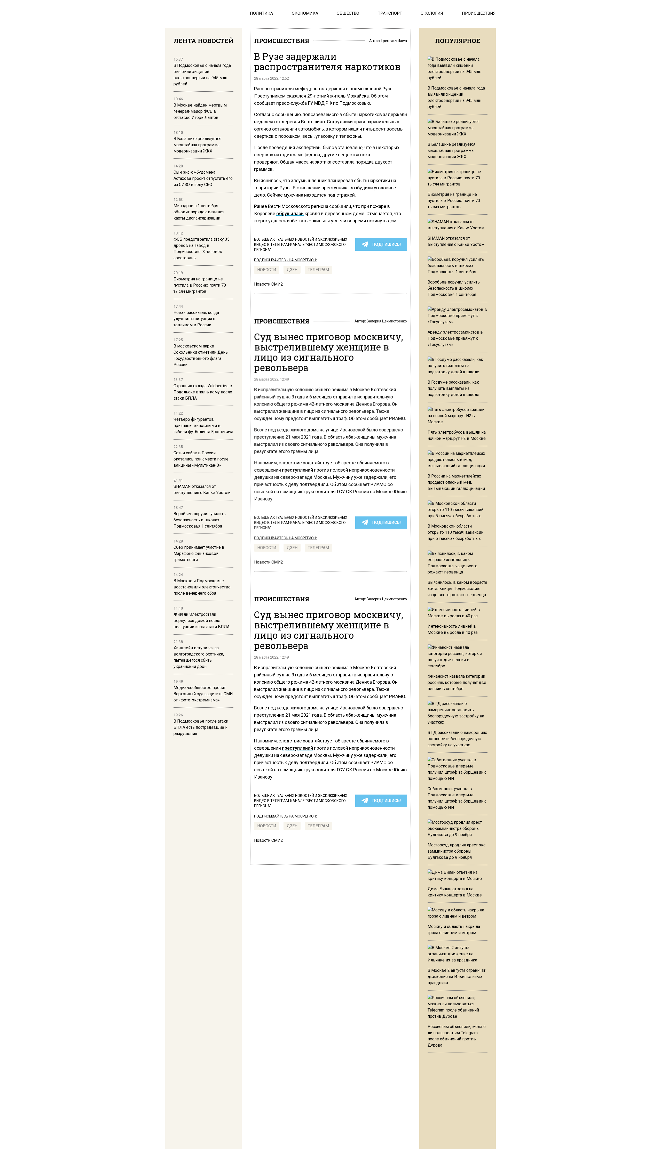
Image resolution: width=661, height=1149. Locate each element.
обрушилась (290, 213)
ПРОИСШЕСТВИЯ (281, 41)
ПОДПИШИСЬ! (386, 244)
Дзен (292, 269)
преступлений (297, 470)
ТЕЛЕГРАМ (318, 269)
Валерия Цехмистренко (387, 321)
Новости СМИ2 (268, 284)
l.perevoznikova (394, 41)
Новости (266, 269)
